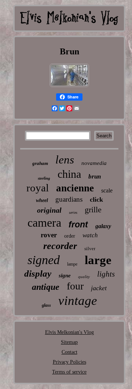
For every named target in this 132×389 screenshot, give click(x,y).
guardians (68, 199)
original (49, 210)
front (78, 224)
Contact (69, 352)
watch (90, 235)
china (69, 174)
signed (43, 260)
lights (106, 274)
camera (44, 222)
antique (45, 287)
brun (94, 176)
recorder (60, 246)
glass (46, 305)
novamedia (94, 163)
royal (37, 188)
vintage (77, 300)
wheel (42, 200)
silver (89, 248)
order (69, 236)
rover (49, 235)
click (96, 199)
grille (93, 209)
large (98, 260)
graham (40, 163)
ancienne (75, 188)
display (37, 273)
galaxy (103, 226)
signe (65, 275)
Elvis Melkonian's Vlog (69, 332)
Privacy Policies (69, 362)
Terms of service (69, 372)
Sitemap (69, 342)
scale (107, 190)
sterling (44, 178)
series (73, 212)
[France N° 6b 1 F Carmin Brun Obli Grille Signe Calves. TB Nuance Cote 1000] (69, 86)
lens (64, 159)
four (75, 286)
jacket (99, 288)
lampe (72, 264)
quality (84, 276)
